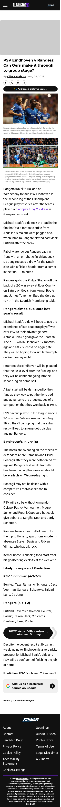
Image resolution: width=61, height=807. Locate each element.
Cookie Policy (12, 752)
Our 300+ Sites (46, 734)
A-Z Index (42, 759)
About (7, 727)
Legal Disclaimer (47, 752)
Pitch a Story (44, 740)
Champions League (24, 700)
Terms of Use (45, 746)
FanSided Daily (13, 740)
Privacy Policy (12, 746)
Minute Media (22, 779)
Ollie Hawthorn (16, 76)
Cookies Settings (14, 770)
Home (6, 700)
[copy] (24, 82)
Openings (42, 727)
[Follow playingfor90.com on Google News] (52, 686)
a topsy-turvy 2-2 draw (33, 209)
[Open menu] (5, 5)
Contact (8, 734)
